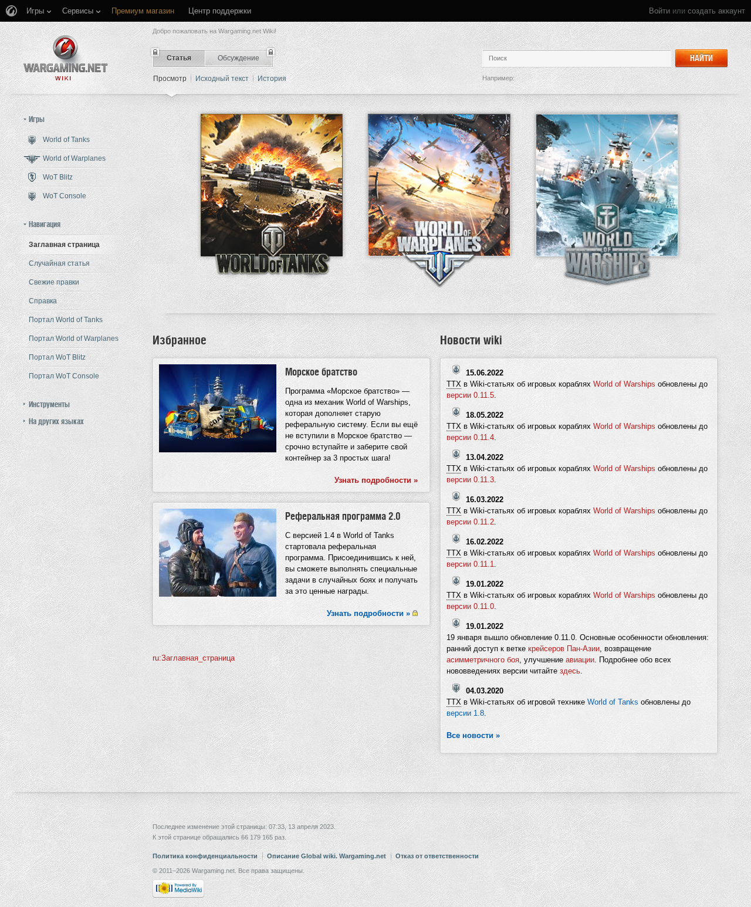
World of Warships (624, 384)
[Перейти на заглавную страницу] (65, 57)
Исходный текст (222, 79)
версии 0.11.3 (470, 479)
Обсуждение (238, 58)
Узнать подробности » (376, 480)
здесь (570, 670)
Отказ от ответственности (437, 855)
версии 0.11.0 (470, 606)
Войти (659, 10)
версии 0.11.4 (470, 437)
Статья (179, 58)
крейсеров (546, 648)
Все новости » (473, 735)
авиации (580, 659)
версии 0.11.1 (470, 564)
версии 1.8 (465, 713)
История (272, 79)
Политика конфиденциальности (205, 855)
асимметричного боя (482, 659)
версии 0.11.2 (470, 521)
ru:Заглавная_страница (194, 658)
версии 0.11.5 (470, 395)
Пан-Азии (583, 648)
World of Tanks (612, 702)
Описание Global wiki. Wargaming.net (326, 855)
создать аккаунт (716, 10)
